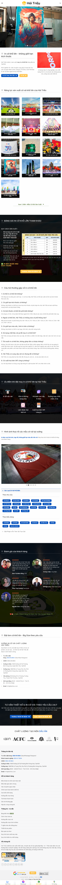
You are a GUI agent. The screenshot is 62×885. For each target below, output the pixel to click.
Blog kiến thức (5, 813)
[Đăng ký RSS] (19, 864)
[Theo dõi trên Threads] (13, 864)
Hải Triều (3, 846)
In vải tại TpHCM (24, 877)
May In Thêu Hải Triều (35, 879)
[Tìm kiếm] (60, 3)
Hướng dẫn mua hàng (7, 795)
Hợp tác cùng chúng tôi (8, 804)
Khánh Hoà (37, 877)
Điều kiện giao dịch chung (8, 784)
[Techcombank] (24, 739)
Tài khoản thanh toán (7, 798)
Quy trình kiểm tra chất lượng (9, 837)
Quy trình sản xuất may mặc (9, 834)
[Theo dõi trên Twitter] (11, 864)
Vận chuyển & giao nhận (8, 787)
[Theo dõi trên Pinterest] (16, 864)
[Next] (58, 27)
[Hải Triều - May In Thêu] (31, 3)
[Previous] (3, 27)
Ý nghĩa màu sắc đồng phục (9, 825)
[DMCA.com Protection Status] (44, 873)
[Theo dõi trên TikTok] (8, 864)
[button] (2, 3)
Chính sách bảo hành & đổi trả (10, 789)
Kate (12, 246)
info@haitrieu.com (12, 686)
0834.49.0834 (11, 661)
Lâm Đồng (31, 877)
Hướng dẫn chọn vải (7, 819)
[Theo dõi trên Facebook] (2, 864)
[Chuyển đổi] (2, 490)
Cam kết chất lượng (7, 792)
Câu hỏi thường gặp (7, 801)
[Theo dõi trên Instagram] (5, 864)
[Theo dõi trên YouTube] (21, 864)
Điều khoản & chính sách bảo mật (11, 781)
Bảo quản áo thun (6, 831)
